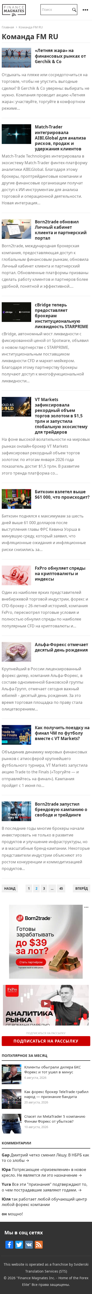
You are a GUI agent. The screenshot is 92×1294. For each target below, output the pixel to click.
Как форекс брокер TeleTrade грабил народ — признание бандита (56, 1094)
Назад (9, 888)
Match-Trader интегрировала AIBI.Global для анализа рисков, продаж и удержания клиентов (60, 137)
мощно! (15, 1214)
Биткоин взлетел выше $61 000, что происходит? (62, 494)
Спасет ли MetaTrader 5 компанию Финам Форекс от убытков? (54, 1119)
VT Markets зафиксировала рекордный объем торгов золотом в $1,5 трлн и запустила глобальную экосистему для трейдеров (61, 416)
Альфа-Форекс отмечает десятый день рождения (61, 647)
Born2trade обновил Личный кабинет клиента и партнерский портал (61, 230)
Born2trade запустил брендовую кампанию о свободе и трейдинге (61, 809)
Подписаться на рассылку (46, 1041)
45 (61, 888)
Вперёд (81, 888)
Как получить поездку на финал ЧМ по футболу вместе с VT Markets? (62, 733)
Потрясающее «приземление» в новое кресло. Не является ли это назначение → (44, 1172)
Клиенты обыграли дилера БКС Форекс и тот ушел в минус (52, 1069)
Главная (8, 27)
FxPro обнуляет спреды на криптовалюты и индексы (60, 573)
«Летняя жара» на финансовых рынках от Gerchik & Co (60, 56)
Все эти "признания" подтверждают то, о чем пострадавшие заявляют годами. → (44, 1187)
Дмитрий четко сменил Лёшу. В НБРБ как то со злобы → (45, 1157)
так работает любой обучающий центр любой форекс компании (44, 1201)
